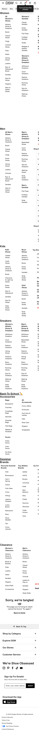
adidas (24, 472)
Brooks (24, 479)
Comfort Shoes (8, 46)
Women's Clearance (9, 549)
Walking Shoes (24, 95)
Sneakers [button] (24, 9)
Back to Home (19, 612)
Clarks (7, 485)
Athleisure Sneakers (25, 67)
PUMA (24, 499)
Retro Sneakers (8, 363)
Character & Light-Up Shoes (9, 280)
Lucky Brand (7, 506)
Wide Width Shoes (7, 308)
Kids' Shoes (7, 250)
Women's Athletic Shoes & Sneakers (25, 59)
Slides (24, 43)
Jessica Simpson (8, 500)
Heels (7, 54)
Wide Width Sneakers (25, 178)
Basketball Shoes (25, 143)
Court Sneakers (25, 72)
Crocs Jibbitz (26, 406)
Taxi (6, 523)
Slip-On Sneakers (25, 89)
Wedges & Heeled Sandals (25, 48)
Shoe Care (25, 422)
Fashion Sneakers (25, 78)
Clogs (7, 41)
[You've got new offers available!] (25, 3)
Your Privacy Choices (12, 726)
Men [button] (11, 9)
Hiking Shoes (7, 59)
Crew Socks (7, 447)
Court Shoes (24, 149)
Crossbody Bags (9, 412)
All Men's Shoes (8, 133)
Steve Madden (8, 519)
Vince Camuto (8, 528)
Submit (30, 686)
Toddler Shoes (7, 256)
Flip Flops (25, 33)
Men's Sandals (25, 186)
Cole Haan (9, 488)
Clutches (8, 407)
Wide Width (9, 585)
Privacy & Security (7, 717)
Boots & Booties (8, 562)
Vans (24, 516)
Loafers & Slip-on (26, 581)
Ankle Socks (7, 442)
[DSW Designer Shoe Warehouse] (10, 3)
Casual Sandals (24, 23)
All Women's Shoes (9, 18)
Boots (7, 32)
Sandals (8, 74)
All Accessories (27, 401)
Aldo (6, 472)
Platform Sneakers (8, 357)
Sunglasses (26, 430)
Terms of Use (6, 720)
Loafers (7, 63)
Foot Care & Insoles (26, 414)
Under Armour (25, 511)
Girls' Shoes (24, 286)
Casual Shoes (7, 36)
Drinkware (25, 409)
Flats (7, 50)
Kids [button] (17, 9)
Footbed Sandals (24, 38)
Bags (7, 400)
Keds (24, 486)
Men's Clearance (27, 549)
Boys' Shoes (24, 250)
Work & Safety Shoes (7, 89)
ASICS (24, 475)
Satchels (8, 417)
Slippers (8, 84)
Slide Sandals (24, 201)
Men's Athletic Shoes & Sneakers (25, 135)
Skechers (25, 506)
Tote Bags (8, 426)
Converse (25, 483)
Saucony (25, 503)
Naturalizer (9, 510)
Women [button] (4, 9)
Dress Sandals (24, 29)
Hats (23, 419)
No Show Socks (8, 453)
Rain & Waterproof (9, 292)
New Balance (25, 491)
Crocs (7, 492)
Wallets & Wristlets (8, 430)
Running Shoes (25, 84)
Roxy (7, 514)
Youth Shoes (7, 262)
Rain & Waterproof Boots (9, 69)
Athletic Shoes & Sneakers (8, 26)
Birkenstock (9, 475)
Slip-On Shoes (8, 79)
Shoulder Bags (8, 421)
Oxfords (8, 173)
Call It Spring (7, 480)
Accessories (9, 589)
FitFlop (7, 495)
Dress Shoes (7, 159)
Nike (24, 495)
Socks (7, 437)
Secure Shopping (7, 723)
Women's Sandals (25, 17)
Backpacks (9, 404)
